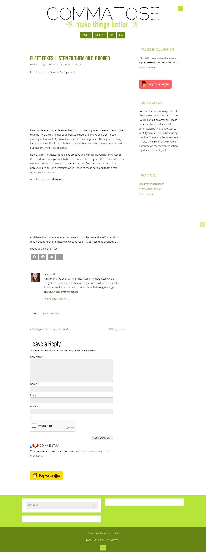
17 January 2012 (49, 64)
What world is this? (150, 189)
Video (83, 64)
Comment (37, 357)
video (57, 313)
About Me (101, 533)
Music (74, 64)
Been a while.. (147, 194)
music (51, 313)
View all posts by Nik (57, 298)
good (45, 313)
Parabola (102, 540)
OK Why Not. (116, 329)
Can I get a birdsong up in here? (49, 329)
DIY (111, 533)
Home (90, 533)
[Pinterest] (202, 224)
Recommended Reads (151, 183)
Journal (65, 64)
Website (34, 406)
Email (34, 395)
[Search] (94, 505)
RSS (117, 533)
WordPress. (114, 540)
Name (34, 384)
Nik (35, 64)
